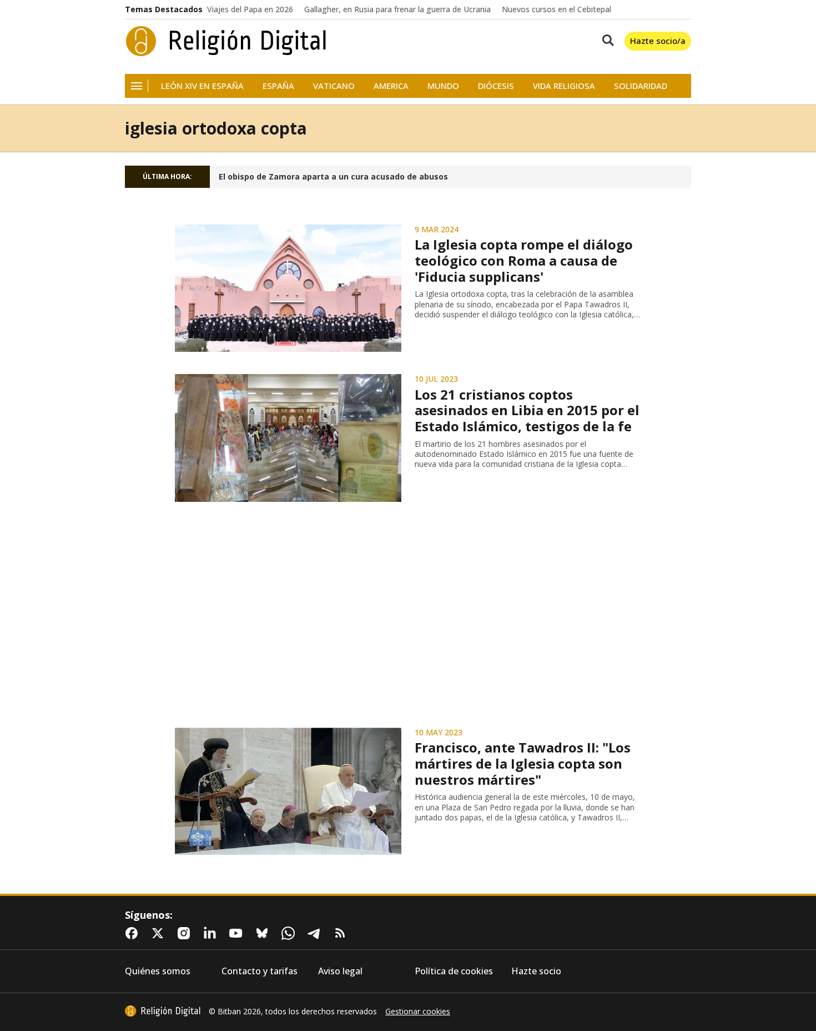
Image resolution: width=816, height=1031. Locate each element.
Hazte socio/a (658, 40)
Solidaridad (640, 86)
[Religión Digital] (226, 41)
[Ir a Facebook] (134, 933)
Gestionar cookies (417, 1012)
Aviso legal (340, 971)
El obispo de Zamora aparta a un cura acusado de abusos (333, 177)
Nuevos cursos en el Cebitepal (556, 9)
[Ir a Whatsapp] (290, 933)
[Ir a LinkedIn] (212, 933)
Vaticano (334, 86)
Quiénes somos (157, 971)
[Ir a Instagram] (186, 933)
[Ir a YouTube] (238, 933)
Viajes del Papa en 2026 (250, 9)
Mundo (443, 86)
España (278, 86)
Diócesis (496, 86)
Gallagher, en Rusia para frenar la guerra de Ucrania (397, 9)
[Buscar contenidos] (606, 41)
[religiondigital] (162, 1011)
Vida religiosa (564, 86)
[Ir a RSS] (342, 933)
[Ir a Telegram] (316, 933)
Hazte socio (536, 971)
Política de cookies (454, 971)
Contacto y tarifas (259, 971)
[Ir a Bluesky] (264, 933)
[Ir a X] (160, 933)
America (391, 86)
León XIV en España (202, 86)
